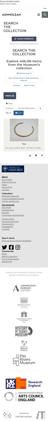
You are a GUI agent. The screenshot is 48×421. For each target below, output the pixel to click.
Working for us (9, 182)
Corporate (6, 215)
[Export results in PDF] (36, 155)
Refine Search (25, 73)
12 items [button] (8, 108)
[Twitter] (5, 249)
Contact (5, 190)
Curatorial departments (13, 199)
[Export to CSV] (30, 155)
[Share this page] (42, 155)
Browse (17, 85)
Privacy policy (8, 219)
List (9, 113)
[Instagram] (18, 249)
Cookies (5, 229)
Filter (10, 104)
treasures (14, 196)
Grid (20, 113)
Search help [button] (29, 85)
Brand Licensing (9, 256)
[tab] (9, 95)
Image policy (8, 224)
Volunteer (6, 207)
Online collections (10, 201)
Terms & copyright (10, 222)
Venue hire (7, 187)
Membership (8, 210)
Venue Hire (7, 262)
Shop (4, 254)
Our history (7, 180)
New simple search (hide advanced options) (24, 79)
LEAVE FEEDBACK (25, 39)
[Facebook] (12, 249)
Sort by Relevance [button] (26, 108)
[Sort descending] (40, 108)
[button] (45, 8)
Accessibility (7, 227)
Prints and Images (10, 259)
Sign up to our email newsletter (16, 241)
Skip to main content (8, 3)
